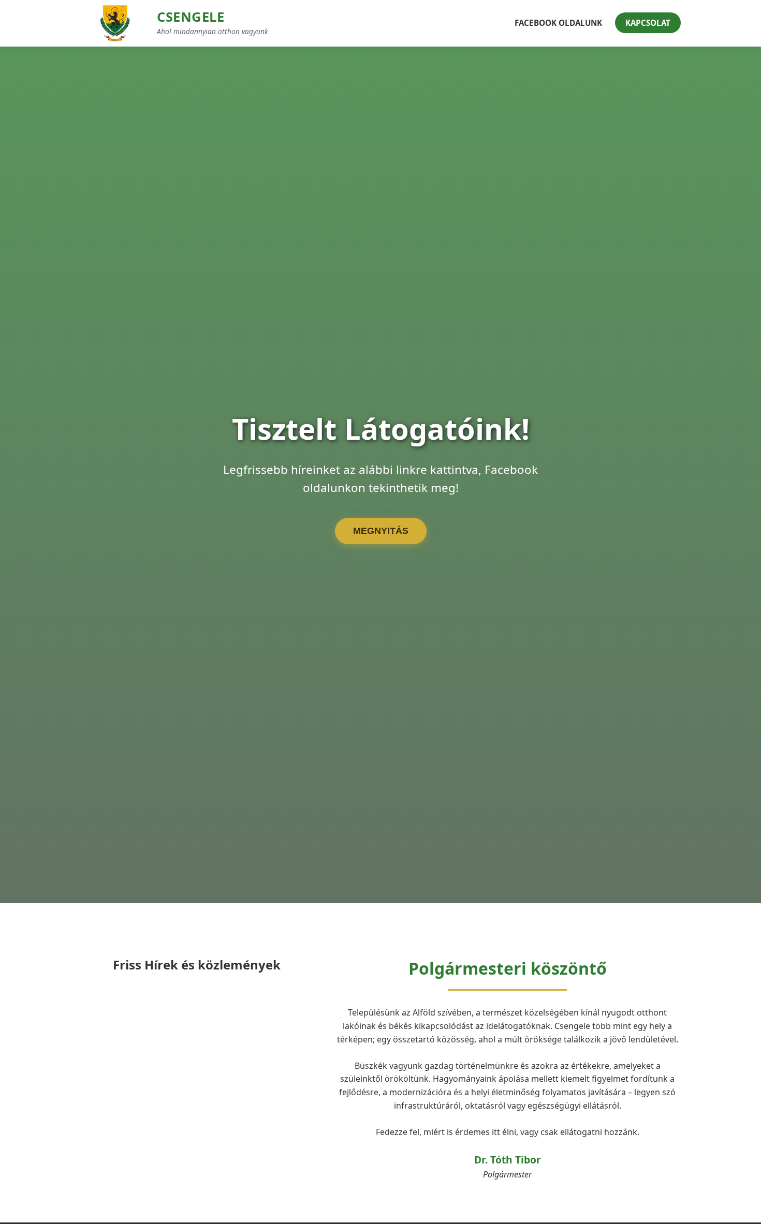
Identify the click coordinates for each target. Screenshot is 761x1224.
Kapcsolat (647, 23)
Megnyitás (380, 531)
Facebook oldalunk (558, 23)
